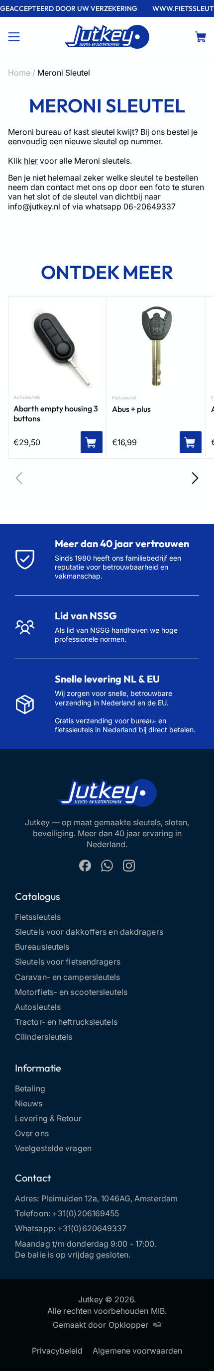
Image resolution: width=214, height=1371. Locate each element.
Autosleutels (26, 397)
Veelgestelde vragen (53, 1148)
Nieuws (29, 1103)
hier (31, 161)
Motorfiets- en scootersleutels (71, 992)
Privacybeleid (57, 1351)
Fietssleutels (38, 917)
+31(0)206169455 (85, 1213)
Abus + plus (131, 409)
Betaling (30, 1088)
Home (19, 73)
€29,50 (26, 442)
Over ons (32, 1133)
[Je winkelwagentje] (200, 36)
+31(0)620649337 (92, 1228)
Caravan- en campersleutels (67, 977)
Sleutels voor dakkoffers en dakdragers (89, 932)
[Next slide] (195, 478)
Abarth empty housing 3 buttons (55, 413)
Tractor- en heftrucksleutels (66, 1022)
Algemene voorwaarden (137, 1351)
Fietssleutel (124, 397)
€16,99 (124, 442)
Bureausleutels (42, 947)
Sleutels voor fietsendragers (67, 962)
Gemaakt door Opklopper (100, 1325)
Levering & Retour (48, 1118)
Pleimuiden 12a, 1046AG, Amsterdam (109, 1198)
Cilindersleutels (44, 1037)
